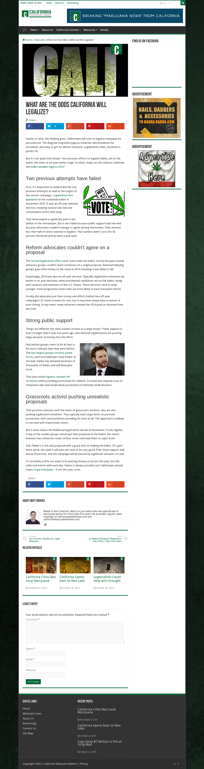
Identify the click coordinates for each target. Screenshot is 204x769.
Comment (33, 619)
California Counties (67, 29)
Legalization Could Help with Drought (107, 579)
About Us (59, 3)
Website (31, 670)
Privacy (84, 763)
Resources (89, 29)
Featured (39, 39)
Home (49, 3)
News (34, 29)
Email (30, 659)
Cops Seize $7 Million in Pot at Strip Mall (100, 743)
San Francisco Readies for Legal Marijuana (44, 538)
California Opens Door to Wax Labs (72, 579)
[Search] (183, 2)
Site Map (28, 733)
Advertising (72, 3)
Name (30, 648)
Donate (104, 29)
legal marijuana (44, 469)
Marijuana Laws (32, 713)
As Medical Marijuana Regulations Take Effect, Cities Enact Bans (105, 538)
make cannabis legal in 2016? (47, 166)
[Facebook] (164, 3)
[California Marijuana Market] (36, 13)
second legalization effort (46, 260)
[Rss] (161, 3)
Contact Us (29, 728)
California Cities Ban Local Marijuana (41, 579)
